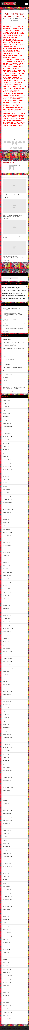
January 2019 (6, 694)
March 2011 (5, 1002)
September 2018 (6, 707)
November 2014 (6, 860)
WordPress (24, 1028)
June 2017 (5, 757)
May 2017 (5, 760)
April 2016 (5, 803)
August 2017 (6, 750)
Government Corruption (8, 353)
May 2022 (5, 562)
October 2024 (6, 466)
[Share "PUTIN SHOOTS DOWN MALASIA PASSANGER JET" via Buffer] (21, 141)
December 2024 (6, 459)
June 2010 (5, 1022)
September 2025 (6, 436)
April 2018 (5, 724)
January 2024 (6, 496)
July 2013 (5, 912)
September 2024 (6, 469)
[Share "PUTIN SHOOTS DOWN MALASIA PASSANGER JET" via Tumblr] (13, 141)
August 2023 (6, 512)
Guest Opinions (8, 374)
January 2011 (6, 1008)
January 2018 (6, 734)
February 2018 (6, 731)
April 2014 (5, 883)
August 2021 (6, 592)
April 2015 (5, 843)
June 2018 (5, 717)
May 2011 (5, 995)
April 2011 (5, 999)
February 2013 (6, 929)
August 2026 (6, 400)
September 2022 (6, 549)
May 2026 (5, 410)
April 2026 (5, 413)
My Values (5, 377)
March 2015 (5, 846)
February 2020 (6, 651)
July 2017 (5, 754)
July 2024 (5, 476)
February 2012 (6, 969)
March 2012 (5, 965)
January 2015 (6, 853)
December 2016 (6, 777)
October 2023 (6, 506)
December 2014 (6, 856)
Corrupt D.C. (8, 356)
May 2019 (5, 681)
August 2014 (6, 870)
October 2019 (6, 664)
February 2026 (6, 420)
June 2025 (5, 446)
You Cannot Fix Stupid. (8, 392)
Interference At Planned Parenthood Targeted (14, 324)
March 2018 (5, 727)
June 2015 (5, 836)
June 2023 (5, 519)
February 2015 (6, 850)
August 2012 (6, 949)
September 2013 (6, 906)
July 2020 (5, 635)
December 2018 (6, 697)
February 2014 (6, 889)
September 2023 (6, 509)
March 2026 (5, 416)
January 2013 (6, 932)
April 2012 (5, 962)
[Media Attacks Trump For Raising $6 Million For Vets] (14, 227)
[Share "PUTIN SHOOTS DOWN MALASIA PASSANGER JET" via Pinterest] (16, 141)
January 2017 (6, 774)
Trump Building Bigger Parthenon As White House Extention (13, 329)
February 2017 (6, 770)
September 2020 (6, 628)
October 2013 (6, 903)
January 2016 (6, 813)
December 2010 (6, 1012)
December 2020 (6, 618)
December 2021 (6, 578)
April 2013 (5, 922)
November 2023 (6, 502)
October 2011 (6, 982)
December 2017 (6, 737)
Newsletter (21, 18)
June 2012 (5, 956)
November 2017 (6, 741)
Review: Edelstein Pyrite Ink (9, 319)
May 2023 (5, 522)
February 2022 (6, 572)
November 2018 (6, 701)
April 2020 (5, 645)
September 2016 (6, 787)
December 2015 (6, 817)
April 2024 (5, 486)
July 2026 (5, 403)
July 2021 (5, 595)
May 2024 (5, 482)
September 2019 (6, 668)
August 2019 (6, 671)
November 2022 (6, 542)
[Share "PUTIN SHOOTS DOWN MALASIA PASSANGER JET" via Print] (16, 144)
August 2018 (6, 711)
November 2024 (6, 463)
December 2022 (6, 539)
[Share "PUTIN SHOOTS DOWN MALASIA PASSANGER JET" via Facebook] (5, 141)
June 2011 (5, 992)
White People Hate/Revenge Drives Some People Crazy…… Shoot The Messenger (14, 388)
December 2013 (6, 896)
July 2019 (5, 674)
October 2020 (6, 625)
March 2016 (5, 807)
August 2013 (6, 909)
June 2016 (5, 797)
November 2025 (6, 430)
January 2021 (6, 615)
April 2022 (5, 565)
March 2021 (5, 608)
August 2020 (6, 631)
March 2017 (5, 767)
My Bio (4, 370)
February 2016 (6, 810)
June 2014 (5, 876)
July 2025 (5, 443)
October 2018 (6, 704)
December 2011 (6, 975)
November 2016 (6, 780)
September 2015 (6, 826)
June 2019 (5, 678)
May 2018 (5, 721)
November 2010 (6, 1015)
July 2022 (5, 555)
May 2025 (5, 449)
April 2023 (5, 525)
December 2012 (6, 936)
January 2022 (6, 575)
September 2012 (6, 946)
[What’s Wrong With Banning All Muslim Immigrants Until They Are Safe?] (14, 206)
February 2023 (6, 532)
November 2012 (6, 939)
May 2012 (5, 959)
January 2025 (6, 456)
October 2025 (6, 433)
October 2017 (6, 744)
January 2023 (6, 535)
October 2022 (6, 545)
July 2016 (5, 793)
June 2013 (5, 916)
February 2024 (6, 492)
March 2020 (5, 648)
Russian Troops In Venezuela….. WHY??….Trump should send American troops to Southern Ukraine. (14, 258)
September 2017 (6, 747)
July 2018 (5, 714)
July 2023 (5, 516)
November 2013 (6, 899)
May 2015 (5, 840)
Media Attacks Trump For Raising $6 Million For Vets (14, 236)
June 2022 (5, 559)
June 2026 (5, 406)
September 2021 (6, 588)
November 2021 (6, 582)
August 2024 (6, 473)
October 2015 (6, 823)
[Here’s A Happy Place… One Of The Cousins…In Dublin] (14, 186)
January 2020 (6, 655)
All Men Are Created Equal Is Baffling (11, 308)
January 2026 (6, 423)
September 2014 (6, 866)
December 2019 (6, 658)
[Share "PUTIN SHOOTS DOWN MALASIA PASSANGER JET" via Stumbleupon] (24, 141)
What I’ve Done (6, 384)
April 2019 (5, 684)
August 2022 (6, 552)
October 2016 (6, 784)
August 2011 (6, 985)
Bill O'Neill (10, 18)
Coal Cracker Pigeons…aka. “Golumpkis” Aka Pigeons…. (13, 349)
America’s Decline (7, 339)
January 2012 (6, 972)
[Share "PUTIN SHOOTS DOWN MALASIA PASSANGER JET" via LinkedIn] (18, 141)
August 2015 (6, 830)
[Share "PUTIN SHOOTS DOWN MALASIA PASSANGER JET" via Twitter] (7, 141)
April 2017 (5, 764)
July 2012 (5, 952)
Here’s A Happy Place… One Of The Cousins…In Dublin (14, 195)
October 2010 (6, 1018)
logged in (9, 269)
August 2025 (6, 439)
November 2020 (6, 621)
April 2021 (5, 605)
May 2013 (5, 919)
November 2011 (6, 979)
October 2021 (6, 585)
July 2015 (5, 833)
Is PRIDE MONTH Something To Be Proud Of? (13, 367)
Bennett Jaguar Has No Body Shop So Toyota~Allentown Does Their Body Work (12, 313)
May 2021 (5, 602)
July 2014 (5, 873)
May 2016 (5, 800)
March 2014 (5, 886)
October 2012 (6, 942)
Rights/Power (6, 380)
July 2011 (5, 989)
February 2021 (6, 611)
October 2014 (6, 863)
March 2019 (5, 688)
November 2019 (6, 661)
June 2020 (5, 638)
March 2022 (5, 568)
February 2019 (6, 691)
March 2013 (5, 926)
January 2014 (6, 893)
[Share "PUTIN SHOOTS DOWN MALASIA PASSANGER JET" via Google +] (10, 141)
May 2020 (5, 641)
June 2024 (5, 479)
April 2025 (5, 453)
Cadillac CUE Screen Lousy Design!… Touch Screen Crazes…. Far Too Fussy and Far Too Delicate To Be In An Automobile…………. (14, 344)
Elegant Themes (11, 1028)
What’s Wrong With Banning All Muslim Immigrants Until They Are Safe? (12, 216)
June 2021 (5, 598)
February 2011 (6, 1005)
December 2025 (6, 426)
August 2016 (6, 790)
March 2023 (5, 529)
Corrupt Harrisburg (9, 359)
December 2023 (6, 499)
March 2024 (5, 489)
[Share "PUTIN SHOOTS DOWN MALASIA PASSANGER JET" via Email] (13, 144)
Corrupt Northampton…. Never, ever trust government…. (14, 363)
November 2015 (6, 820)
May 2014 (5, 879)
